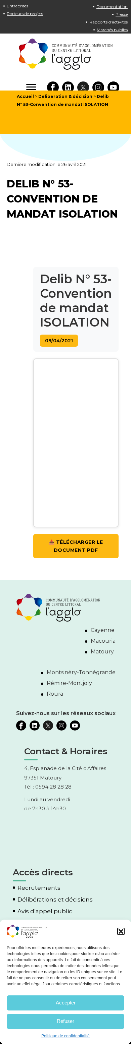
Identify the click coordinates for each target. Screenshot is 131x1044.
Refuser (65, 1021)
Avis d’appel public (44, 911)
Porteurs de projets (25, 13)
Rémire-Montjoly (69, 683)
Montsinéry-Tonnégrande (81, 672)
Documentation (112, 6)
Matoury (102, 651)
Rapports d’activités (108, 21)
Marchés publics (112, 29)
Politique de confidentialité (65, 1036)
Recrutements (38, 888)
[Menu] (31, 87)
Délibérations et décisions (55, 899)
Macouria (103, 641)
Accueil (25, 96)
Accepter (66, 1002)
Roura (55, 694)
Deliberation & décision (65, 96)
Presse (122, 14)
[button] (121, 931)
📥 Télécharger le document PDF (76, 546)
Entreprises (17, 5)
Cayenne (103, 630)
